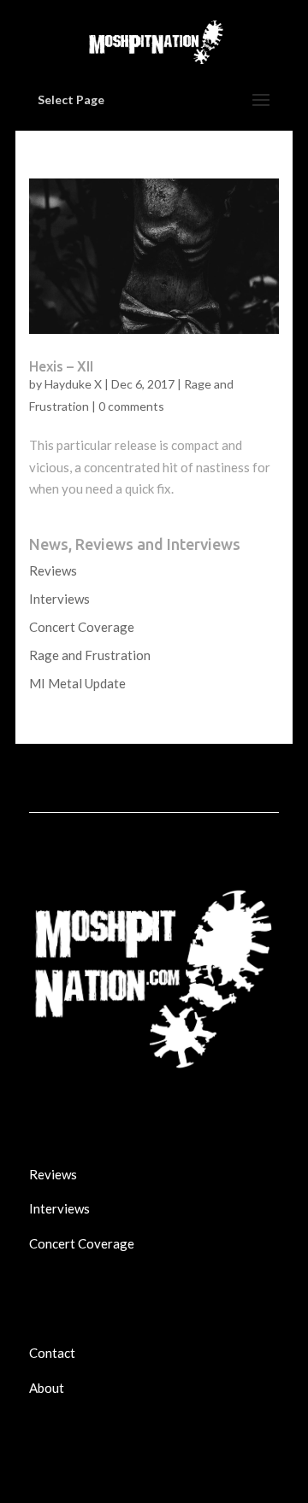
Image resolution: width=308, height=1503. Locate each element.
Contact (52, 1352)
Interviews (59, 598)
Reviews (53, 570)
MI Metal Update (77, 683)
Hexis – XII (61, 366)
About (46, 1387)
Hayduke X (73, 384)
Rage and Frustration (90, 655)
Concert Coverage (81, 627)
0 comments (131, 406)
